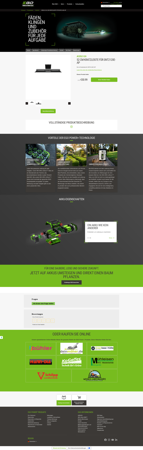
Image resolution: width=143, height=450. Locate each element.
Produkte (69, 4)
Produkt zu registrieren (116, 4)
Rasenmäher (31, 417)
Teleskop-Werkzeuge (52, 419)
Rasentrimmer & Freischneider (35, 424)
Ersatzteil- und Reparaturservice (104, 423)
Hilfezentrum (100, 428)
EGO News (99, 415)
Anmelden (116, 2)
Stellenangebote (82, 430)
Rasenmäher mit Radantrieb (34, 419)
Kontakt (79, 421)
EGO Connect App (101, 426)
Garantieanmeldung (48, 111)
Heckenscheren (31, 426)
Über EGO (55, 4)
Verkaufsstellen (79, 4)
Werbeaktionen (81, 432)
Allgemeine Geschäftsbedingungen (105, 419)
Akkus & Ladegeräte (52, 421)
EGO (28, 4)
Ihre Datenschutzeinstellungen (77, 448)
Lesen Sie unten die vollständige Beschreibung (89, 70)
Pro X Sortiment (31, 415)
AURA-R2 (80, 415)
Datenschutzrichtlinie (83, 428)
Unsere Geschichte (82, 423)
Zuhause (23, 10)
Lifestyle (49, 423)
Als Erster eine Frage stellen (43, 303)
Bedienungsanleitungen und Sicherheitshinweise (84, 425)
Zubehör (49, 424)
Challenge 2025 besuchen (71, 282)
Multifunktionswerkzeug (33, 423)
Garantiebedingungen (102, 421)
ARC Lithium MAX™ (82, 417)
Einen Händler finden (104, 80)
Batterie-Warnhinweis (83, 419)
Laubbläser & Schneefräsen (53, 417)
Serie (62, 4)
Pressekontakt (100, 430)
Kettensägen (50, 415)
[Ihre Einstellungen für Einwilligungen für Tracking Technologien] (1, 337)
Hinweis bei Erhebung (59, 448)
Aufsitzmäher (31, 421)
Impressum (99, 424)
